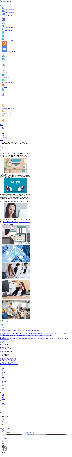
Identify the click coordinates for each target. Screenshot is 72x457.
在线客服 (6, 12)
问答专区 (3, 397)
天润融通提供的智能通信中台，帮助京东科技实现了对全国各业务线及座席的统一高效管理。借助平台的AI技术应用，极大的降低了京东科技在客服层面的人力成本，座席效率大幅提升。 (27, 335)
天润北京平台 (5, 135)
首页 (1, 3)
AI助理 (3, 373)
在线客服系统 (2, 174)
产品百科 (3, 398)
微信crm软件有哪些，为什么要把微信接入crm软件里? (7, 358)
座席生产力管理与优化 (11, 30)
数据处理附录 (3, 405)
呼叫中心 (6, 9)
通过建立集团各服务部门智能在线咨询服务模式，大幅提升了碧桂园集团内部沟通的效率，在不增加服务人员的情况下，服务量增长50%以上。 (22, 330)
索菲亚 (1, 338)
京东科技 (1, 335)
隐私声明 (3, 429)
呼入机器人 (3, 376)
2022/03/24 (16, 358)
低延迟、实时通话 (10, 15)
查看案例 (1, 329)
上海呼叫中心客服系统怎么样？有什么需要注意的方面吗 (7, 360)
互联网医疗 (11, 82)
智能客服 (8, 51)
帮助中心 (3, 403)
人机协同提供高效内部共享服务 (10, 118)
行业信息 (3, 128)
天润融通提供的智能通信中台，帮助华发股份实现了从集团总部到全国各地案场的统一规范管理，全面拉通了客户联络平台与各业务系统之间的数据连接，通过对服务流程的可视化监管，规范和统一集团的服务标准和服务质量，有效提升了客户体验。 (36, 333)
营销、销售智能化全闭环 (11, 108)
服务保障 (3, 402)
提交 (8, 321)
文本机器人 (3, 372)
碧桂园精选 (1, 330)
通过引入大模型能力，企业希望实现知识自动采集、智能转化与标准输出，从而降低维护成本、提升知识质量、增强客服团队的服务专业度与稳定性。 (24, 340)
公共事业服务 (5, 101)
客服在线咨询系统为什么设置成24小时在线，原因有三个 (10, 222)
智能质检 (6, 30)
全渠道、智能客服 (11, 12)
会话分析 (3, 375)
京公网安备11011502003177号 (6, 428)
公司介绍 (3, 127)
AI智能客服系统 (2, 354)
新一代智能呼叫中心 (11, 9)
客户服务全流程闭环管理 (9, 113)
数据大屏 (6, 40)
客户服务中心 (3, 113)
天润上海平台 (5, 137)
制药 (9, 82)
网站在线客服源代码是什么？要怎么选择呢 (6, 362)
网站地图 (3, 431)
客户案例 (1, 124)
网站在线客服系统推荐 (3, 348)
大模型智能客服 (2, 347)
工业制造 (4, 77)
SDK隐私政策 (3, 406)
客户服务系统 (2, 344)
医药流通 (7, 82)
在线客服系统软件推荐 (3, 351)
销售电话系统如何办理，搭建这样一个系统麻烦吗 (7, 359)
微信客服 (3, 369)
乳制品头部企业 (2, 340)
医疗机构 (5, 82)
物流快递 (5, 87)
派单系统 (3, 378)
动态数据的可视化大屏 (11, 40)
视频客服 (6, 15)
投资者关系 (1, 125)
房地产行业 (3, 389)
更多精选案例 (2, 342)
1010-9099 (6, 441)
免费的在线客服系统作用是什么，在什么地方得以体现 (7, 364)
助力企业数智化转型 (12, 51)
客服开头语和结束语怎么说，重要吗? (5, 363)
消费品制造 (7, 77)
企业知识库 (6, 27)
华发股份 (1, 333)
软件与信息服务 (6, 67)
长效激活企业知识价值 (11, 27)
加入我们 (3, 129)
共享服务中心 (3, 118)
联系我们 (3, 394)
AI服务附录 (3, 404)
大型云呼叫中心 (2, 355)
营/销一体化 (3, 108)
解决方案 (1, 61)
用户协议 (3, 430)
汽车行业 (5, 72)
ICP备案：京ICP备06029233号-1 (30, 432)
